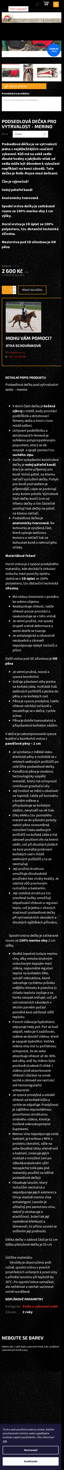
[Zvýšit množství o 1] (14, 288)
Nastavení (30, 1450)
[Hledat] (37, 4)
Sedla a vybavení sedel (40, 1306)
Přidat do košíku (32, 289)
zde (5, 1441)
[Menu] (56, 4)
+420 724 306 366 (17, 357)
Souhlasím (31, 1461)
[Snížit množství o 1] (14, 292)
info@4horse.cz (16, 352)
